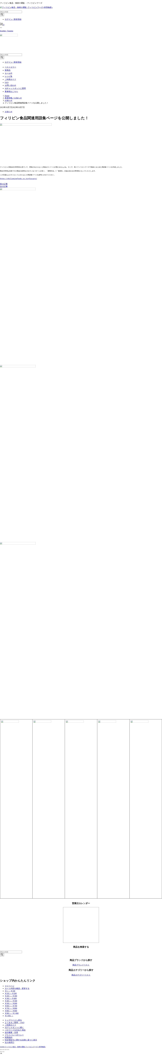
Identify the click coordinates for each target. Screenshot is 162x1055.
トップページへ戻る (13, 1020)
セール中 (8, 73)
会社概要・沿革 (11, 1032)
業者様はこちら (11, 91)
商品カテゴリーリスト (81, 975)
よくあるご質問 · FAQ (14, 1023)
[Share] (3, 1049)
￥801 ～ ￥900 (11, 1011)
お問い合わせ (10, 85)
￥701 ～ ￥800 (11, 1008)
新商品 (7, 70)
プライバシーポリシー (14, 1035)
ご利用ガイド (10, 79)
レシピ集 (8, 76)
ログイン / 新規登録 (13, 19)
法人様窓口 (9, 1042)
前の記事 (4, 184)
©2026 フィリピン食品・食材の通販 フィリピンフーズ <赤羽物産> (23, 1047)
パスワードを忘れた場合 (15, 1030)
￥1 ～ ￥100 (10, 991)
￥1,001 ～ (9, 1016)
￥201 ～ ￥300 (11, 996)
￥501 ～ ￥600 (11, 1003)
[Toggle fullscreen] (6, 1049)
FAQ (7, 82)
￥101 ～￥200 (11, 993)
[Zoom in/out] (8, 1049)
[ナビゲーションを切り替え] (1, 27)
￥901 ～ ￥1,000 (12, 1013)
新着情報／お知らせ (13, 98)
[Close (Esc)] (1, 1049)
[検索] (2, 14)
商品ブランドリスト (81, 965)
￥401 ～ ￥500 (11, 1001)
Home (7, 96)
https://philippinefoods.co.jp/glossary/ (18, 179)
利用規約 (8, 1037)
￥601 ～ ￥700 (11, 1006)
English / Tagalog (6, 31)
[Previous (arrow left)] (1, 1051)
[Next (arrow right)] (3, 1051)
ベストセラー (10, 67)
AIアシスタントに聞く (14, 1028)
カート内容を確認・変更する (17, 988)
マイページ (9, 986)
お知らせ (8, 100)
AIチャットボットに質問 (15, 88)
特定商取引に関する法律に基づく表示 (21, 1040)
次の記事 (4, 186)
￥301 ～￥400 (11, 998)
